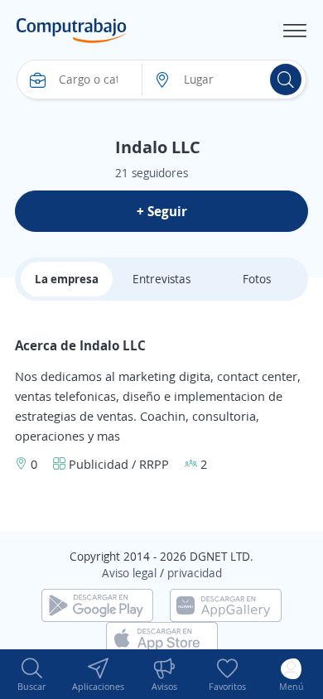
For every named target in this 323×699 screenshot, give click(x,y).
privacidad (194, 573)
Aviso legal (129, 573)
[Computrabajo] (72, 30)
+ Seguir (162, 211)
